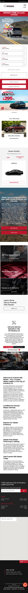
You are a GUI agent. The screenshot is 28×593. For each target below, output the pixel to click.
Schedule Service (14, 258)
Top (21, 561)
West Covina (16, 388)
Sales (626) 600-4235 (13, 572)
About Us (14, 308)
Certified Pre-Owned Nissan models (12, 393)
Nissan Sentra (11, 397)
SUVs (17, 463)
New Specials (14, 228)
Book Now (14, 138)
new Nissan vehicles (15, 392)
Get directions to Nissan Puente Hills (11, 488)
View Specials (9, 347)
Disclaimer (14, 112)
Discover (14, 291)
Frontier (10, 399)
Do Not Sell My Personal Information (14, 587)
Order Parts (14, 232)
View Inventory (14, 182)
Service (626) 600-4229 (14, 574)
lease (11, 462)
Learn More (20, 367)
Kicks (15, 398)
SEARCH (14, 75)
